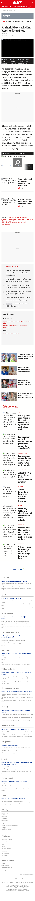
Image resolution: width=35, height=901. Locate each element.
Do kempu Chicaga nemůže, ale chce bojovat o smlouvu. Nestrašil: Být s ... (16, 601)
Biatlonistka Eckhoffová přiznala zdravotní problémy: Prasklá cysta (25, 395)
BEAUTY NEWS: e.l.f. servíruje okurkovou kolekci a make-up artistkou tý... (17, 751)
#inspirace (4, 745)
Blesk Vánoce (5, 581)
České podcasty (5, 865)
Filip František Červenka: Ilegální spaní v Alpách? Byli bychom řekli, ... (17, 736)
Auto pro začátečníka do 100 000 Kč (9, 825)
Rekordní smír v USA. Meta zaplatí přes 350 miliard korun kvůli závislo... (15, 695)
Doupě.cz (21, 543)
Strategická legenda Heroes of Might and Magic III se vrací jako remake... (15, 789)
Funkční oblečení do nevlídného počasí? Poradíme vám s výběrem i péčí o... (16, 644)
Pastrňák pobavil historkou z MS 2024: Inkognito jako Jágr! (24, 382)
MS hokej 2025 (5, 598)
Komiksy (17, 781)
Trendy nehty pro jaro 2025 (16, 617)
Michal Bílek (22, 222)
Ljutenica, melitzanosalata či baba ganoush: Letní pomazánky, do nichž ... (17, 715)
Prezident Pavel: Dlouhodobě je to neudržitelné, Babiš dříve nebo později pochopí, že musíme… (25, 533)
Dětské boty (4, 851)
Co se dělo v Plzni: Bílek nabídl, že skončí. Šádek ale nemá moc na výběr (25, 201)
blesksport (12, 220)
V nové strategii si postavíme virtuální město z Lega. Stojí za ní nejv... (17, 784)
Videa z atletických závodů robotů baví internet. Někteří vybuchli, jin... (17, 677)
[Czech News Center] (21, 569)
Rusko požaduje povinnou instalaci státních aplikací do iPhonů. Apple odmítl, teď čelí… (25, 460)
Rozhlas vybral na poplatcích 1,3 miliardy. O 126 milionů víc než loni (16, 586)
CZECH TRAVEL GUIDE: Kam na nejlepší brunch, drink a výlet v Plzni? (16, 748)
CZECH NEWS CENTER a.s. (20, 882)
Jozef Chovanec (11, 222)
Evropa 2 (3, 870)
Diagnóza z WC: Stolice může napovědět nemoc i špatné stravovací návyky (16, 767)
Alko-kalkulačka (5, 653)
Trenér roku (20, 220)
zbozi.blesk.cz (4, 820)
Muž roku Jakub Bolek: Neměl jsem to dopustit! (12, 801)
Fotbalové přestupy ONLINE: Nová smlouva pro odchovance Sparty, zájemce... (17, 608)
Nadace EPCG (28, 691)
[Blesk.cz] (17, 2)
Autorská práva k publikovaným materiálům (17, 885)
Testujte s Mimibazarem (6, 839)
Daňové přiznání (5, 691)
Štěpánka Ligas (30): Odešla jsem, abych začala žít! (13, 640)
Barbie (2, 842)
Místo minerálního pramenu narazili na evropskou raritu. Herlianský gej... (16, 732)
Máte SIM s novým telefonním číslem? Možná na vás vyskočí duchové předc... (15, 682)
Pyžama (3, 846)
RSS (22, 879)
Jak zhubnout (5, 617)
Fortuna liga (22, 798)
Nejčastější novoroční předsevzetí (10, 636)
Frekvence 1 (4, 869)
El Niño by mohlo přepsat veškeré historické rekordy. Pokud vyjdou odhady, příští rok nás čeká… (24, 422)
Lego (2, 844)
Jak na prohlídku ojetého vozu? (8, 822)
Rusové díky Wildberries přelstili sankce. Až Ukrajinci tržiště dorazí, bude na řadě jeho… (25, 514)
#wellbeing (11, 745)
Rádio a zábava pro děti (6, 867)
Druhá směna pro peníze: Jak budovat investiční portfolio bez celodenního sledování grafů (25, 442)
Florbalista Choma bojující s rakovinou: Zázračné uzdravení (24, 369)
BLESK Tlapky (5, 729)
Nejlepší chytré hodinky (7, 672)
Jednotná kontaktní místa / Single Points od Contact (17, 890)
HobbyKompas (4, 823)
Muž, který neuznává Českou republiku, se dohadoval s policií (15, 803)
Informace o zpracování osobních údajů (15, 887)
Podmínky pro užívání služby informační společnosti (17, 886)
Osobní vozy (4, 816)
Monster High (4, 841)
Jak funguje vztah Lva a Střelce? (8, 753)
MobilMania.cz (22, 453)
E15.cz (20, 505)
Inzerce (13, 879)
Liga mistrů (18, 598)
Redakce (18, 879)
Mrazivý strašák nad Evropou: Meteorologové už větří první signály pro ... (16, 627)
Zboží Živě (3, 814)
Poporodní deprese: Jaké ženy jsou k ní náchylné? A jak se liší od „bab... (16, 772)
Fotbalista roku (6, 224)
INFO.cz (24, 581)
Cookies (26, 887)
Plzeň (14, 217)
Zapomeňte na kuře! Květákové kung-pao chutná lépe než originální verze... (16, 718)
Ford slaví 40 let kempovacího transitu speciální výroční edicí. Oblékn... (15, 661)
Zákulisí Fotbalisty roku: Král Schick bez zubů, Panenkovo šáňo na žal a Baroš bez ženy (18, 273)
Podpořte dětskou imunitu (8, 762)
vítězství (25, 217)
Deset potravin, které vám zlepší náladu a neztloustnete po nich (15, 769)
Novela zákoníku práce (17, 691)
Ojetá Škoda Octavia (6, 829)
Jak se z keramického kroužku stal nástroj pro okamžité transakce (23, 495)
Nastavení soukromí (12, 889)
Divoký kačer (14, 729)
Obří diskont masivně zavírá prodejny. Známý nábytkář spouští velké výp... (17, 698)
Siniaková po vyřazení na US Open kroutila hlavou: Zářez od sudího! (25, 356)
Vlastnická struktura (22, 889)
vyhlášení (4, 220)
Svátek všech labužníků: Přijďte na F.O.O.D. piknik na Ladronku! (16, 720)
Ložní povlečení (5, 853)
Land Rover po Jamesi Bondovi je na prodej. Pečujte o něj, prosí (15, 664)
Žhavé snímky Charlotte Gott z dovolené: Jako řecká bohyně (15, 621)
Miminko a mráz (24, 636)
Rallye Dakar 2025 (16, 653)
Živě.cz (20, 412)
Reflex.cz (21, 524)
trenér (19, 217)
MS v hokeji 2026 (7, 318)
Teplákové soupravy (6, 849)
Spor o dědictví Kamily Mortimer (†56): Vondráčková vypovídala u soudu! (16, 623)
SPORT (6, 16)
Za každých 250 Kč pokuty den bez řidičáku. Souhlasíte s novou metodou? (16, 658)
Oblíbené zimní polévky (7, 710)
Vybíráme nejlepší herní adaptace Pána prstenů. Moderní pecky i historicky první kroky (24, 552)
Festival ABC (24, 781)
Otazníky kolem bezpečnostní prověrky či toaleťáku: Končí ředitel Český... (16, 589)
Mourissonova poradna (7, 781)
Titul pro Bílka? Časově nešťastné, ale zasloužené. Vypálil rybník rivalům (25, 182)
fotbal (9, 217)
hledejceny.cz (4, 813)
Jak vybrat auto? (5, 830)
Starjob (3, 863)
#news (16, 745)
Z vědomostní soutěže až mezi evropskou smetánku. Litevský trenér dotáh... (17, 604)
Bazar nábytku (4, 855)
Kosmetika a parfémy (6, 848)
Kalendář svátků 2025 (16, 581)
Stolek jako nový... (5, 642)
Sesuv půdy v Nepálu (6, 804)
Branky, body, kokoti (13, 798)
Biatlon (12, 598)
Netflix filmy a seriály (23, 729)
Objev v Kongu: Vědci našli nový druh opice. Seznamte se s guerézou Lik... (17, 786)
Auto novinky (22, 469)
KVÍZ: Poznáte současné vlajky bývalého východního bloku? (15, 734)
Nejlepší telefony (19, 672)
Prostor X (4, 798)
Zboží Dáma (4, 818)
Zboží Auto (3, 827)
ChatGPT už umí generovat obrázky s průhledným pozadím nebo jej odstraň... (16, 679)
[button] (2, 2)
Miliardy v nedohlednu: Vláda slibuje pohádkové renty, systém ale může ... (16, 584)
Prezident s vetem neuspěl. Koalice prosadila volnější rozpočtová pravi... (16, 701)
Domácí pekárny (19, 710)
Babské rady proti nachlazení (24, 762)
